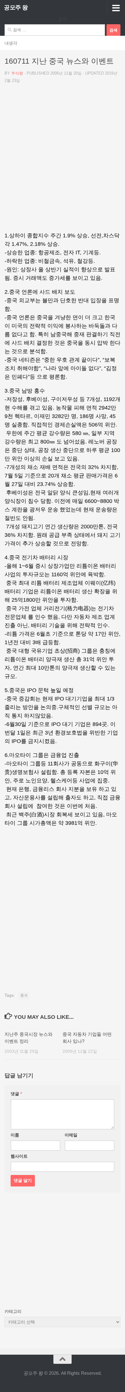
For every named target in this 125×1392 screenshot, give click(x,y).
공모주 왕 (16, 7)
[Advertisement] (62, 159)
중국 (24, 995)
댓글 (16, 1093)
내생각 (11, 43)
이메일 (71, 1135)
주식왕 (17, 73)
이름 (15, 1135)
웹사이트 (19, 1156)
